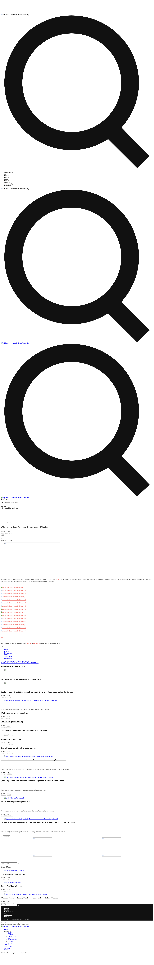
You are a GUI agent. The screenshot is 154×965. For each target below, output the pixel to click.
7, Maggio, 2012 (6, 891)
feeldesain (6, 532)
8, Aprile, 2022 (6, 795)
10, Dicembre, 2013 (7, 903)
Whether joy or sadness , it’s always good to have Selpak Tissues (29, 898)
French (6, 651)
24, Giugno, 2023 (7, 753)
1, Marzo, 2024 (6, 697)
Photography (8, 184)
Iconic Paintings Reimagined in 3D (16, 802)
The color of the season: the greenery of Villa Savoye (24, 730)
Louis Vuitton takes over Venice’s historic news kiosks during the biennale (33, 760)
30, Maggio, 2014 (6, 533)
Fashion (7, 180)
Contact (7, 948)
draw (6, 650)
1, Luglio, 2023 (6, 727)
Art (5, 174)
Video (6, 179)
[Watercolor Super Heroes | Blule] (7, 676)
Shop (6, 950)
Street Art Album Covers (11, 886)
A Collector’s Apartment (11, 739)
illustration (8, 653)
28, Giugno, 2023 (7, 736)
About (6, 945)
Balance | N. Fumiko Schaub (15, 661)
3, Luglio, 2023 (6, 718)
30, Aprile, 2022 (6, 774)
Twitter (29, 643)
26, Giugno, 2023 (7, 744)
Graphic (7, 182)
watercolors (8, 658)
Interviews (7, 186)
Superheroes (8, 656)
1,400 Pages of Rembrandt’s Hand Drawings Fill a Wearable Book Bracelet (33, 781)
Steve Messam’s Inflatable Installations (18, 748)
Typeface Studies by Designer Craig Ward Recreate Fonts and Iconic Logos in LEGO (38, 822)
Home (6, 929)
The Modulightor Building (12, 722)
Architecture (8, 172)
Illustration (6, 523)
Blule (57, 579)
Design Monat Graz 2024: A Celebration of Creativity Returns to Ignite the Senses (37, 692)
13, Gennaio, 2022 (7, 836)
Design (6, 175)
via (2, 637)
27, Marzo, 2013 (6, 879)
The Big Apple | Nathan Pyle (13, 874)
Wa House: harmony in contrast (14, 713)
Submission (8, 946)
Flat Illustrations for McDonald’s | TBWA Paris (19, 663)
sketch (6, 655)
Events (6, 177)
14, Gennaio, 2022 (7, 816)
